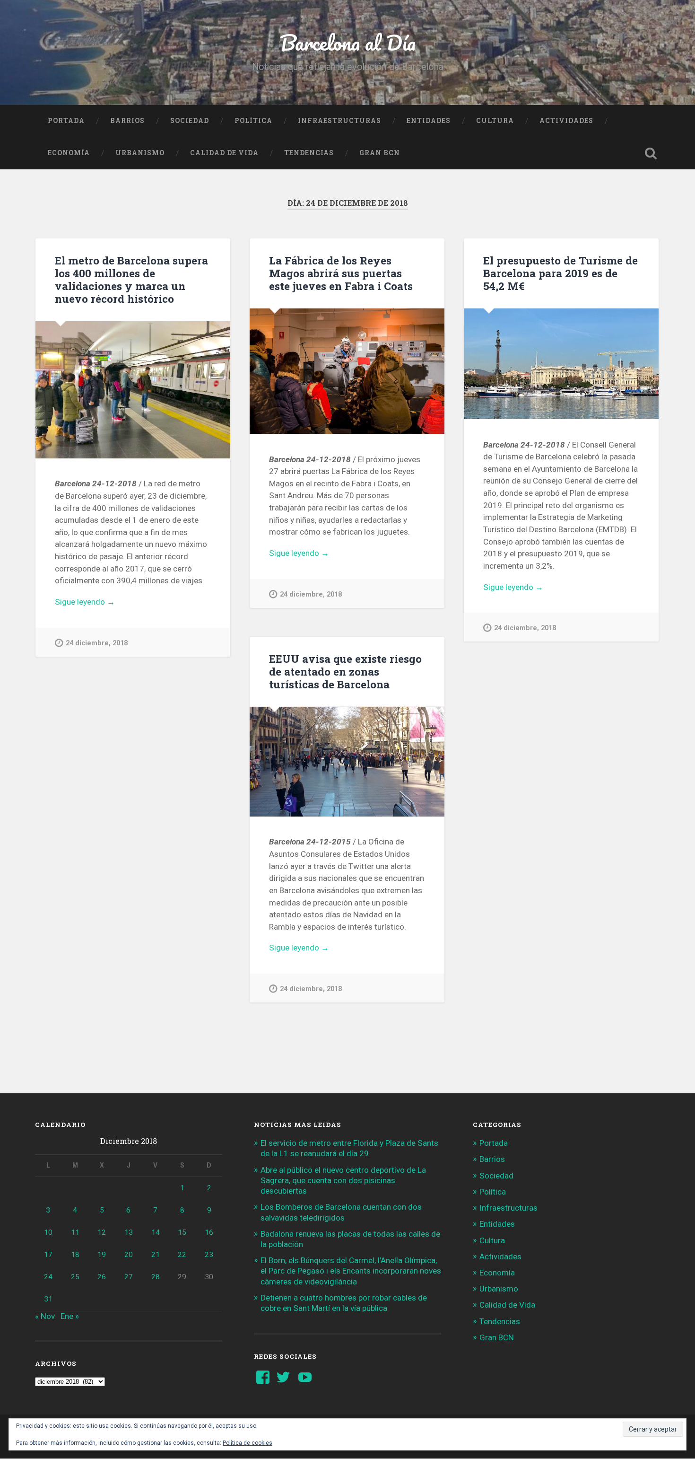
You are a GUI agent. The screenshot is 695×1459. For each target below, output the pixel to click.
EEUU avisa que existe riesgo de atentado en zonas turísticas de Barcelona (345, 671)
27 (128, 1277)
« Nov (45, 1316)
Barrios (127, 120)
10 (48, 1232)
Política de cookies (247, 1443)
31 (48, 1299)
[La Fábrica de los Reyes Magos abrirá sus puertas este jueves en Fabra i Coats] (347, 371)
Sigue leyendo (103, 602)
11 (75, 1232)
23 (209, 1254)
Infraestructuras (339, 120)
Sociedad (189, 120)
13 (128, 1232)
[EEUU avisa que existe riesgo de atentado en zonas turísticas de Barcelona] (347, 762)
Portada (66, 120)
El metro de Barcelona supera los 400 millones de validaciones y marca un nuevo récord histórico (131, 279)
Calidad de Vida (224, 153)
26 (101, 1277)
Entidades (429, 120)
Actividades (566, 120)
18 (75, 1254)
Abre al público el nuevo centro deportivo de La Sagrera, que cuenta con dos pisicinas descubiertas (343, 1180)
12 (101, 1232)
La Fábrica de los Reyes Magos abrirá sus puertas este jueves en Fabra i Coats (341, 273)
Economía (69, 153)
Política (253, 120)
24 (48, 1277)
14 (155, 1232)
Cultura (495, 120)
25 (75, 1277)
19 (101, 1254)
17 (48, 1254)
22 (182, 1254)
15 (182, 1232)
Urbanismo (140, 153)
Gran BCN (379, 153)
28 (155, 1277)
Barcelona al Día (348, 42)
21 (155, 1254)
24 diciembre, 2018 (97, 643)
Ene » (70, 1316)
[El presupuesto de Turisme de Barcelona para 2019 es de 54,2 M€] (561, 363)
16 (209, 1232)
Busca (651, 153)
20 (128, 1254)
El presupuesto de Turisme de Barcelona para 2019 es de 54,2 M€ (560, 273)
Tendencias (309, 153)
